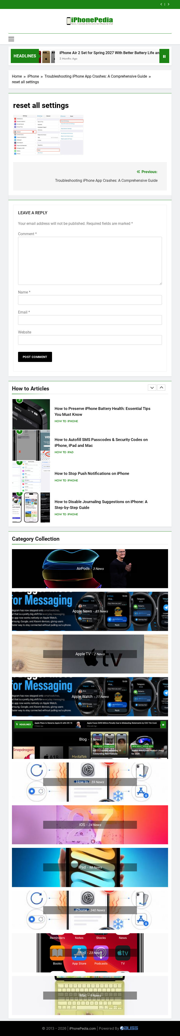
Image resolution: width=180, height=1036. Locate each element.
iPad (70, 421)
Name (24, 292)
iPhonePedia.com (82, 1028)
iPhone (73, 449)
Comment (27, 234)
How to (60, 421)
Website (24, 332)
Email (24, 312)
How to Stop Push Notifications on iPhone (92, 442)
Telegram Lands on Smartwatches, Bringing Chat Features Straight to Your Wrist (84, 4)
